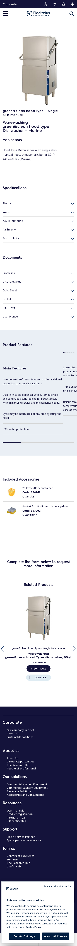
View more (38, 668)
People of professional (21, 768)
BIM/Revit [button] (9, 308)
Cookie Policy (33, 927)
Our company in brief (20, 730)
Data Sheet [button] (10, 290)
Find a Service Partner (21, 836)
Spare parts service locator (24, 840)
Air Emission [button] (10, 229)
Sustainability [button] (11, 238)
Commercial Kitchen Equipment (27, 784)
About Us (12, 758)
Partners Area (16, 817)
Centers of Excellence (20, 856)
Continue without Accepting (57, 886)
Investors (13, 733)
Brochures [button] (9, 273)
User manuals (15, 810)
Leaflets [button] (7, 299)
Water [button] (6, 212)
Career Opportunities (20, 761)
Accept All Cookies (55, 936)
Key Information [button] (13, 221)
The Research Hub (18, 765)
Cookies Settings (24, 936)
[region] (37, 912)
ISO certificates (16, 821)
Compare (40, 677)
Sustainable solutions (20, 737)
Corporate (9, 4)
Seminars (13, 859)
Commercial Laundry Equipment (27, 787)
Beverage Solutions (19, 791)
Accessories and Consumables (26, 794)
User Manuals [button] (11, 316)
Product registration (20, 814)
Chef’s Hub (14, 866)
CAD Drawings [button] (12, 281)
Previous (2, 649)
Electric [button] (7, 203)
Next (74, 649)
